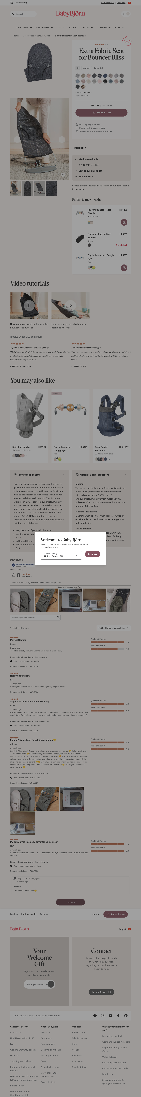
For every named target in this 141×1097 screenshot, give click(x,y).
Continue (92, 554)
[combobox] (61, 555)
